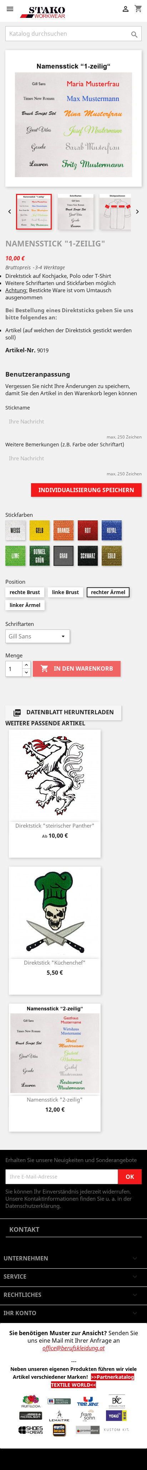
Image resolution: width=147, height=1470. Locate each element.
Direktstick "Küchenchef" (55, 962)
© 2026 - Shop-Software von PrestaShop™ (56, 1460)
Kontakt (24, 1229)
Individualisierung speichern (86, 490)
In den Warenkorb (76, 668)
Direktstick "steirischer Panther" (55, 825)
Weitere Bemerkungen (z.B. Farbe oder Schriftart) (64, 444)
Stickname (17, 407)
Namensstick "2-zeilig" (55, 1099)
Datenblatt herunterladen (63, 713)
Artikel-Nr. (20, 350)
